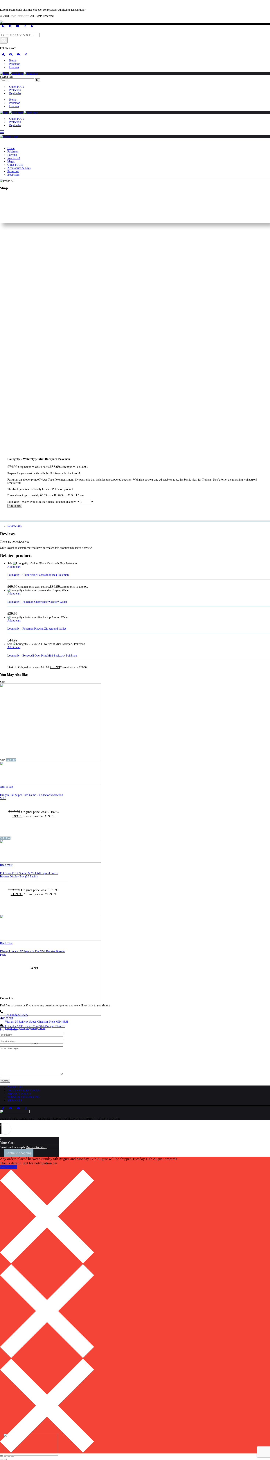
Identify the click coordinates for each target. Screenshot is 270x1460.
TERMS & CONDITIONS (23, 1097)
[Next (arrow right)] (5, 1459)
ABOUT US (14, 1087)
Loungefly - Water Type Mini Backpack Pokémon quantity (41, 501)
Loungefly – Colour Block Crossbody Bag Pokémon (38, 574)
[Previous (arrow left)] (1, 1459)
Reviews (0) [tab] (14, 526)
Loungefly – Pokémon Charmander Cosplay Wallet (37, 601)
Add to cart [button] (13, 566)
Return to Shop (36, 1147)
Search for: (6, 76)
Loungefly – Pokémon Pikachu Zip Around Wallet (36, 628)
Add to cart (15, 505)
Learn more (8, 1167)
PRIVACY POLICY (19, 1093)
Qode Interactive (19, 15)
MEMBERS (14, 1100)
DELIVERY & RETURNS (23, 1090)
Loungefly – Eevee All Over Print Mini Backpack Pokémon (42, 655)
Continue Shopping (18, 1153)
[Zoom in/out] (1, 1456)
